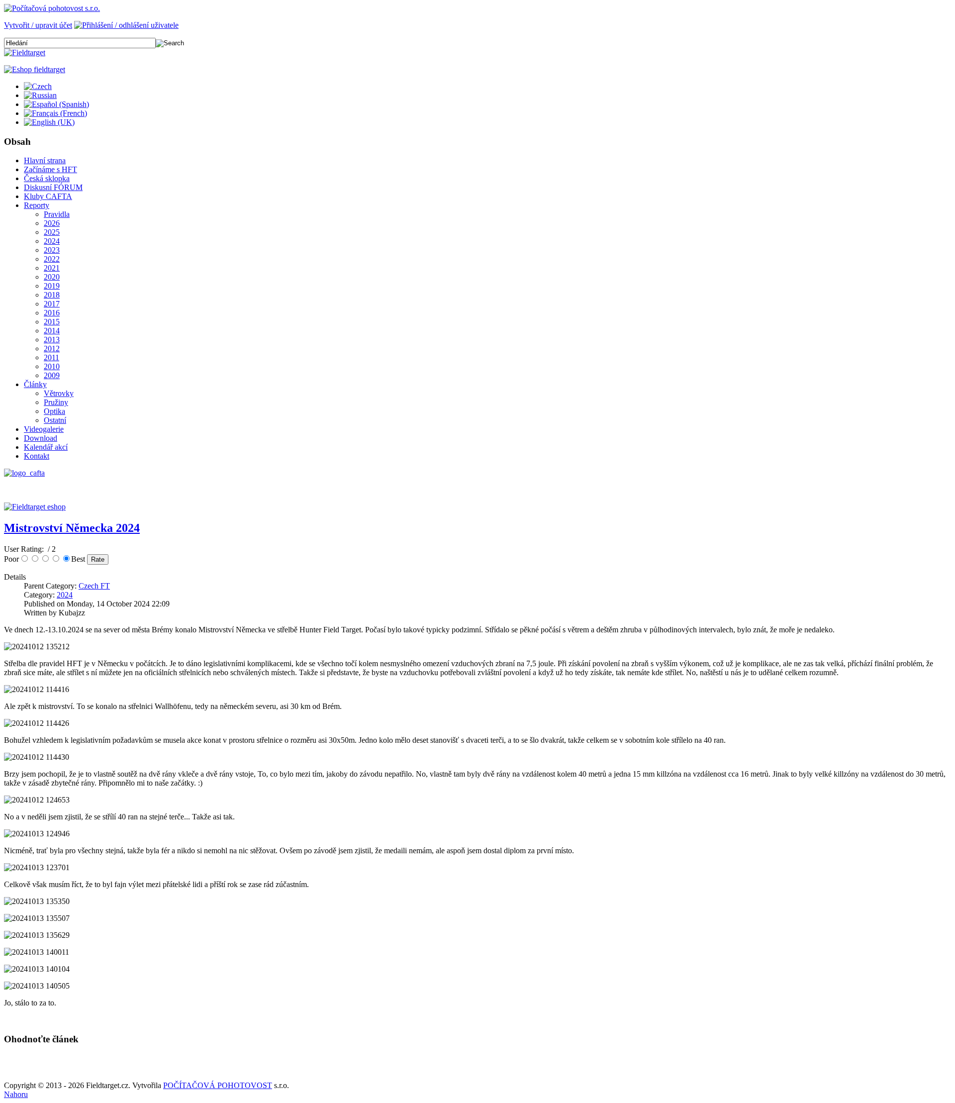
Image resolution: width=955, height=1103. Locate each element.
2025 (52, 232)
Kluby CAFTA (48, 196)
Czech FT (94, 586)
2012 (52, 348)
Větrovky (59, 393)
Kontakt (36, 456)
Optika (54, 411)
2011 (51, 357)
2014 (52, 330)
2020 (52, 277)
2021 (52, 268)
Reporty (36, 205)
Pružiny (56, 402)
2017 (52, 304)
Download (40, 438)
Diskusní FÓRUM (53, 187)
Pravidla (57, 214)
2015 (52, 321)
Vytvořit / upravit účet (38, 25)
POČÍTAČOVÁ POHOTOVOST (217, 1085)
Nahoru (16, 1094)
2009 (52, 375)
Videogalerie (44, 429)
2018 (52, 295)
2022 (52, 259)
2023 (52, 250)
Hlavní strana (45, 160)
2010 (52, 366)
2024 (52, 241)
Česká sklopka (47, 178)
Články (35, 384)
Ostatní (55, 420)
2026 (52, 223)
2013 (52, 339)
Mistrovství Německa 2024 (72, 527)
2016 (52, 312)
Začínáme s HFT (50, 169)
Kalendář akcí (46, 447)
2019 (52, 286)
